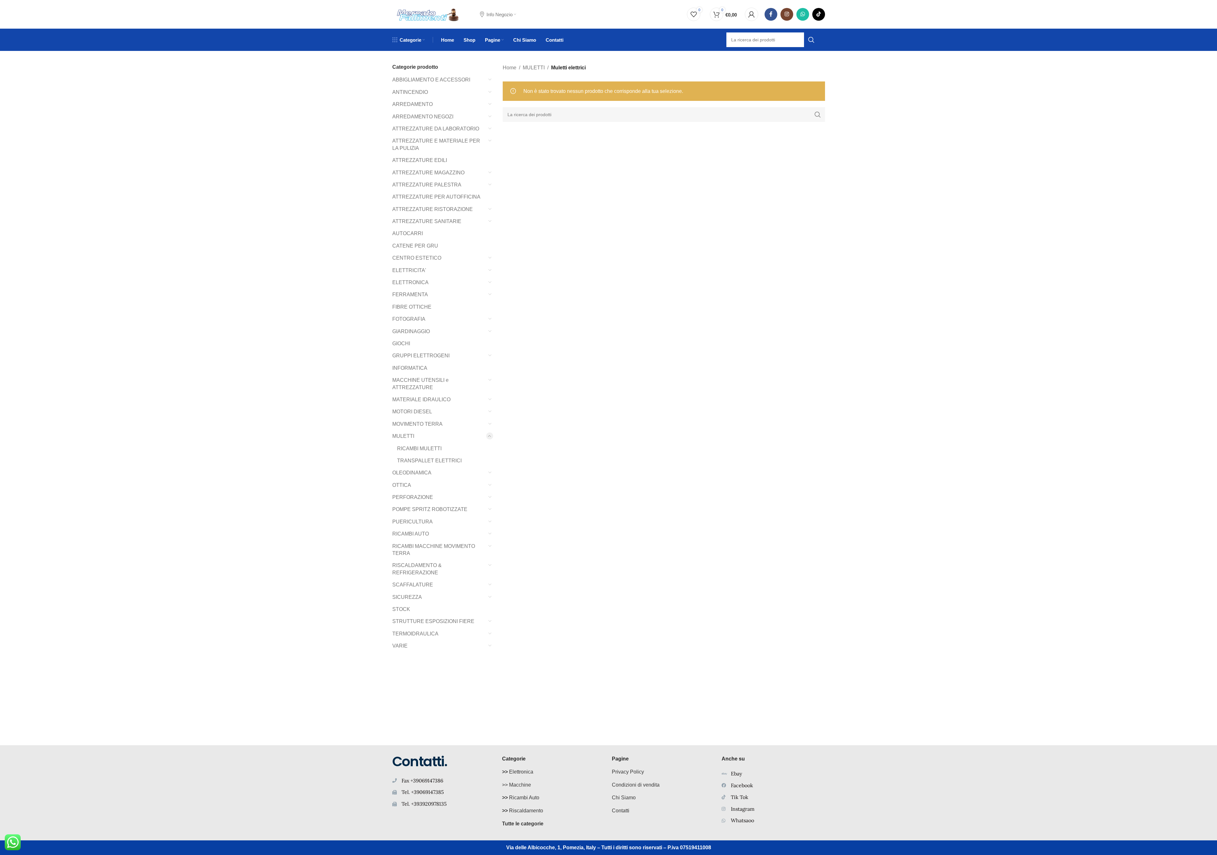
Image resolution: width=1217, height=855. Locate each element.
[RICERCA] (817, 114)
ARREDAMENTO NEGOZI (422, 116)
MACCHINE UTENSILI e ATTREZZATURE (420, 383)
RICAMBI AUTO (410, 533)
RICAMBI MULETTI (419, 448)
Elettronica (517, 771)
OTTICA (401, 485)
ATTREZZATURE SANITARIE (426, 221)
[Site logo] (428, 14)
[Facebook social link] (771, 14)
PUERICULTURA (412, 521)
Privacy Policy (628, 771)
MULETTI (403, 436)
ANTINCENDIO (410, 92)
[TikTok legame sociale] (818, 14)
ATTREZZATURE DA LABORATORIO (435, 128)
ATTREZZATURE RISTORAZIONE (432, 209)
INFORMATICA (409, 368)
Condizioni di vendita (636, 785)
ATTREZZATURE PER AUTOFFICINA (436, 197)
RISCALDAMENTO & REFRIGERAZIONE (417, 569)
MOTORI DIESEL (412, 411)
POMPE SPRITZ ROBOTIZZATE (429, 509)
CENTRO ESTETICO (416, 258)
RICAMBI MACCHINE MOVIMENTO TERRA (433, 549)
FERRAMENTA (410, 294)
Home (509, 67)
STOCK (401, 609)
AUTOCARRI (407, 233)
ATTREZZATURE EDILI (419, 160)
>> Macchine (516, 785)
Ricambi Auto (520, 797)
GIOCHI (401, 343)
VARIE (400, 645)
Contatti (620, 810)
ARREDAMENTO (412, 104)
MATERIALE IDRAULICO (421, 399)
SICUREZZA (407, 597)
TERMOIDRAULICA (415, 633)
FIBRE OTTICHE (411, 307)
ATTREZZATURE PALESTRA (426, 184)
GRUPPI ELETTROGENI (421, 355)
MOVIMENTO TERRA (417, 424)
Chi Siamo (624, 797)
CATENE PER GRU (415, 246)
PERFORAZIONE (412, 497)
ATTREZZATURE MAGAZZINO (428, 172)
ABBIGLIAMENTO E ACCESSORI (431, 79)
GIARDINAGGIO (411, 331)
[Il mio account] (751, 14)
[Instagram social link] (786, 14)
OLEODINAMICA (411, 472)
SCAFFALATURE (412, 584)
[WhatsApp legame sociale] (802, 14)
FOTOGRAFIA (408, 319)
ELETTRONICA (410, 282)
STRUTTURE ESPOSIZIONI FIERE (433, 621)
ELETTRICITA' (409, 270)
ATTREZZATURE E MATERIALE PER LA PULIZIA (436, 144)
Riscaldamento (522, 810)
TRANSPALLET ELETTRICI (429, 460)
